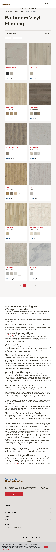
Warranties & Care (10, 512)
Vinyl (22, 11)
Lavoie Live (9, 267)
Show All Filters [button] (11, 33)
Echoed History (34, 147)
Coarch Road (10, 107)
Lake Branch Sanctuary (36, 227)
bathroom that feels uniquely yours (30, 366)
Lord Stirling (33, 267)
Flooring (16, 11)
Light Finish (16, 38)
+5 (19, 193)
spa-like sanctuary (10, 397)
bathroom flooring (44, 335)
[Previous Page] (20, 285)
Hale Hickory (10, 227)
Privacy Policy (28, 541)
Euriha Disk (9, 187)
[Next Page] (35, 285)
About (7, 516)
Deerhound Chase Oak (12, 147)
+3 (19, 113)
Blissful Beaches (11, 67)
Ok (46, 546)
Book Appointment (14, 494)
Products (7, 505)
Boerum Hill (33, 67)
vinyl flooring (9, 315)
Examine (32, 187)
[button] (9, 38)
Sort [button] (46, 33)
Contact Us (8, 519)
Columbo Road (34, 107)
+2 (19, 273)
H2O (7, 38)
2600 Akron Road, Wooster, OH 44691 (13, 527)
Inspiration (8, 509)
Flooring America (8, 11)
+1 (42, 113)
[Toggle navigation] (53, 3)
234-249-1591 (48, 3)
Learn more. (5, 549)
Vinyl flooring (9, 335)
